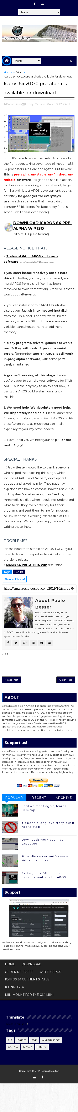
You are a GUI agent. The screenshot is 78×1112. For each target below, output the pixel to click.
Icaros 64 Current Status (27, 979)
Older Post (65, 679)
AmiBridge (51, 1040)
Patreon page (60, 768)
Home (8, 72)
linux (42, 1047)
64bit (19, 72)
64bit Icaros (50, 972)
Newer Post (11, 679)
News (27, 1047)
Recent (39, 798)
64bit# (18, 572)
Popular (14, 798)
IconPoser (14, 987)
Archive (64, 798)
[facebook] (34, 4)
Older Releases (19, 972)
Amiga (13, 1047)
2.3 (10, 1040)
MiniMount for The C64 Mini (29, 995)
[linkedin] (42, 4)
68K (34, 1040)
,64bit (66, 104)
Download (31, 964)
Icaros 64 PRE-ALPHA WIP (26, 565)
